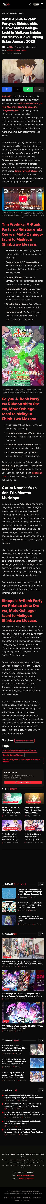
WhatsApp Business (26, 1178)
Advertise (7, 1197)
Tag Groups (27, 1200)
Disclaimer (18, 1200)
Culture (7, 956)
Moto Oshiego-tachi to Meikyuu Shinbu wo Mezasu (21, 760)
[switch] (36, 4)
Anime (23, 50)
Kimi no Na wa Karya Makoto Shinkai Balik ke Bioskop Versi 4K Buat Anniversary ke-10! (14, 1061)
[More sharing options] (39, 89)
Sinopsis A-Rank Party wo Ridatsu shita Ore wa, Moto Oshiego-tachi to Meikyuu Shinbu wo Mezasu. (22, 610)
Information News (16, 13)
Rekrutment (16, 1197)
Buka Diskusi (25, 782)
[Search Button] (30, 4)
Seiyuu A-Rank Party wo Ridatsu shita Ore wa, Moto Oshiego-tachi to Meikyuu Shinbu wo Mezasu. (20, 409)
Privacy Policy (27, 1197)
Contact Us (36, 1197)
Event (6, 989)
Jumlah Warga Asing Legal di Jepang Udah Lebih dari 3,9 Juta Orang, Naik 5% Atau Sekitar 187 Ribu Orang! (22, 964)
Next (41, 884)
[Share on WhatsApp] (28, 89)
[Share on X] (18, 89)
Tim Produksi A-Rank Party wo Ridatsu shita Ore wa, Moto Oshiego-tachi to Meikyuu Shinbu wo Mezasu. (23, 234)
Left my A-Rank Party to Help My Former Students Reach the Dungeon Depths (22, 107)
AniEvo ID (15, 884)
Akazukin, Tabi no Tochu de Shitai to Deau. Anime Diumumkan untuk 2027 (32, 812)
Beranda (5, 13)
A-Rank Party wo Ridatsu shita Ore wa (19, 751)
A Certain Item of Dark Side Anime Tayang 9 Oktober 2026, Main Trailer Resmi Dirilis (14, 1048)
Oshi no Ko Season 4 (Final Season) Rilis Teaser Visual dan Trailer (30, 918)
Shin (11, 47)
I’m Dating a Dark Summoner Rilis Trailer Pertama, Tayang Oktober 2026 (9, 839)
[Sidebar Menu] (42, 4)
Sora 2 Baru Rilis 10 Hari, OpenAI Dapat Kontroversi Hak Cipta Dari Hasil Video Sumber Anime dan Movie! (23, 1132)
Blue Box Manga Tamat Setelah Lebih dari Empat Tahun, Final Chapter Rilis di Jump (30, 905)
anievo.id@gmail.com (25, 1175)
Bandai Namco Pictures (26, 171)
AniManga (30, 828)
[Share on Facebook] (7, 89)
